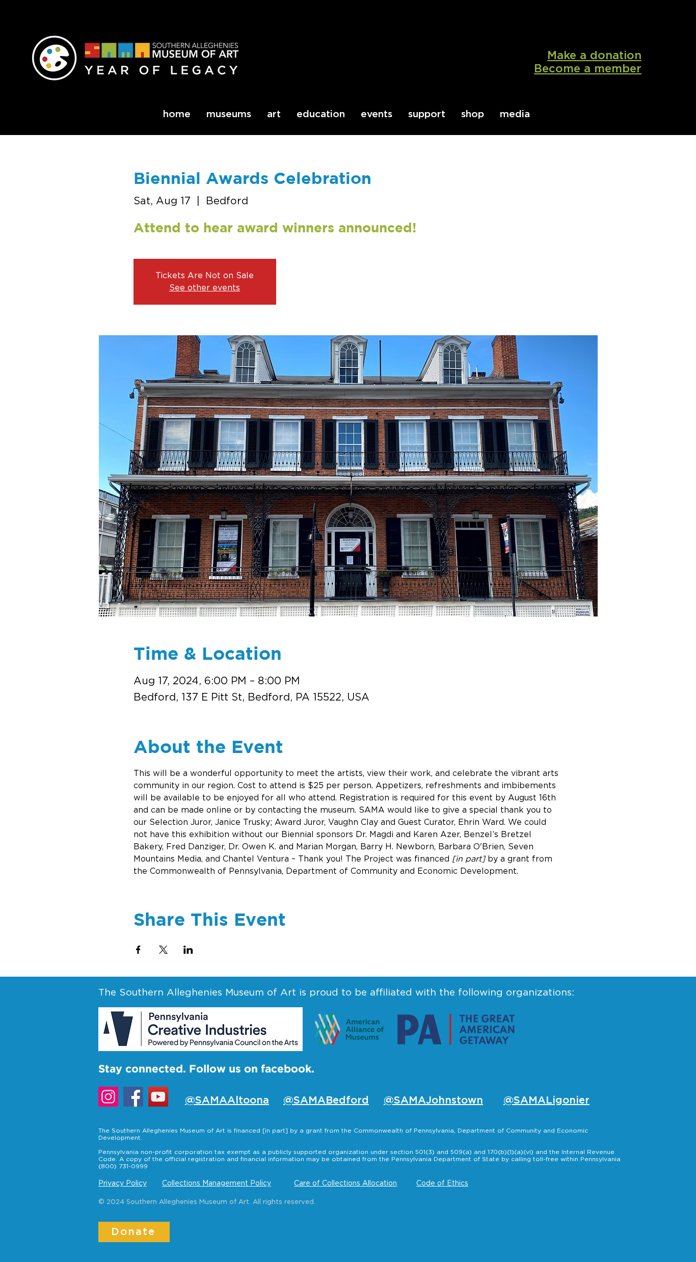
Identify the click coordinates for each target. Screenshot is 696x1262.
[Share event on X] (163, 950)
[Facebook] (133, 1097)
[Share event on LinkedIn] (188, 950)
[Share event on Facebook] (138, 950)
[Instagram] (108, 1097)
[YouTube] (158, 1097)
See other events (204, 288)
